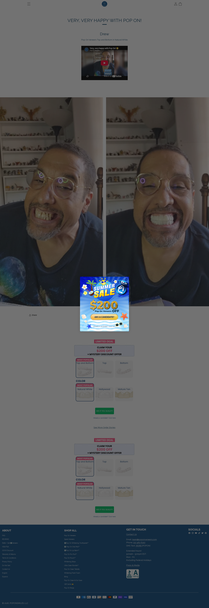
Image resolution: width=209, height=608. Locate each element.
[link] (104, 301)
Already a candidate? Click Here (104, 326)
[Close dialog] (126, 279)
